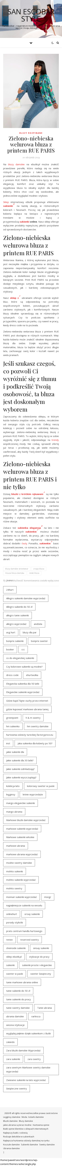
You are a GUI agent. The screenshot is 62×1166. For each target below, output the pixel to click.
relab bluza (34, 573)
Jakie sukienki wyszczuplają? (21, 777)
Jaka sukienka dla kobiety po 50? (35, 743)
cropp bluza (38, 568)
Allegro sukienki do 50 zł (19, 606)
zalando (10, 1042)
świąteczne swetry (16, 1088)
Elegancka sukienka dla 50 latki (22, 683)
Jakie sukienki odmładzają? (20, 769)
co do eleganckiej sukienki (20, 658)
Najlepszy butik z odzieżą (15, 1132)
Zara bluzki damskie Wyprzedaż (23, 1050)
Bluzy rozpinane (31, 133)
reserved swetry (29, 939)
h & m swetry (33, 717)
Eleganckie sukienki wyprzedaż (22, 692)
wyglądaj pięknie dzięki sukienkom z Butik (28, 1033)
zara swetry (34, 1059)
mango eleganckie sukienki (20, 803)
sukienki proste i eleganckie (37, 965)
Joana (9, 580)
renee (9, 939)
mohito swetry (14, 888)
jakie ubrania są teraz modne (17, 1124)
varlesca (35, 1016)
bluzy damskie (16, 164)
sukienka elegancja (29, 527)
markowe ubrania (15, 845)
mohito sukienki (14, 871)
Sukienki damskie (29, 1144)
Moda (24, 1117)
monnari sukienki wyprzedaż (21, 897)
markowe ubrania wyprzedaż (22, 854)
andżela (38, 624)
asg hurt (10, 632)
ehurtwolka (32, 675)
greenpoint (12, 717)
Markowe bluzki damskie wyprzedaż (25, 820)
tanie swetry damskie (18, 1007)
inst (8, 743)
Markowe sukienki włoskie (20, 837)
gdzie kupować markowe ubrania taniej (27, 709)
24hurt (10, 589)
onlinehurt (11, 914)
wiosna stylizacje (15, 1025)
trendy (55, 439)
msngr (47, 897)
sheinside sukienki (16, 948)
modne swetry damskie (19, 862)
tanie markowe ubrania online (22, 982)
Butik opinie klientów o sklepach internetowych (25, 1128)
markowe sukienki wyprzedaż (22, 828)
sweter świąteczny (40, 973)
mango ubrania (14, 811)
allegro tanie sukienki (17, 615)
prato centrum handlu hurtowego (24, 931)
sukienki (8, 205)
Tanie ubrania (44, 1007)
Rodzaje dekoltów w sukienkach (18, 1136)
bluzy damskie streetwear (16, 568)
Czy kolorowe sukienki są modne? (24, 666)
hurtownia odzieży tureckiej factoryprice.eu (29, 734)
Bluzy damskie (26, 1121)
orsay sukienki (32, 914)
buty (24, 543)
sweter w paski (14, 973)
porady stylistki (14, 922)
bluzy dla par (30, 632)
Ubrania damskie (11, 1148)
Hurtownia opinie (41, 1124)
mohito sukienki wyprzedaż (21, 879)
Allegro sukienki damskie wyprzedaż (25, 598)
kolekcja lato (13, 786)
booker (10, 649)
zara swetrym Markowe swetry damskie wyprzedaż (28, 1069)
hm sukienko (13, 726)
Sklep (6, 202)
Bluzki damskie (10, 1121)
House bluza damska (14, 573)
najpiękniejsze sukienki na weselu (24, 905)
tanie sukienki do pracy (18, 999)
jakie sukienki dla (15, 752)
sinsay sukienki (41, 948)
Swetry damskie (47, 1144)
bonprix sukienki (15, 641)
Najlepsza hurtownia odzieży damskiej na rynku (26, 1140)
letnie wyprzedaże (33, 794)
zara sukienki (13, 1059)
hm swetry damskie (37, 726)
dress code (12, 675)
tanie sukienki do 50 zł (18, 990)
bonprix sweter (39, 641)
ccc (23, 649)
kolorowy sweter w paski (40, 786)
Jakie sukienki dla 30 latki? (20, 760)
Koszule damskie (11, 1144)
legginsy (10, 794)
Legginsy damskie (11, 1117)
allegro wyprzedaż (16, 624)
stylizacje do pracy (39, 956)
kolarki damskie (36, 1117)
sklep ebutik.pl (14, 956)
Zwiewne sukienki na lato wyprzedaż (26, 1080)
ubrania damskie (15, 1016)
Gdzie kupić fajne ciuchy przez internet (27, 700)
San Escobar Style (31, 15)
